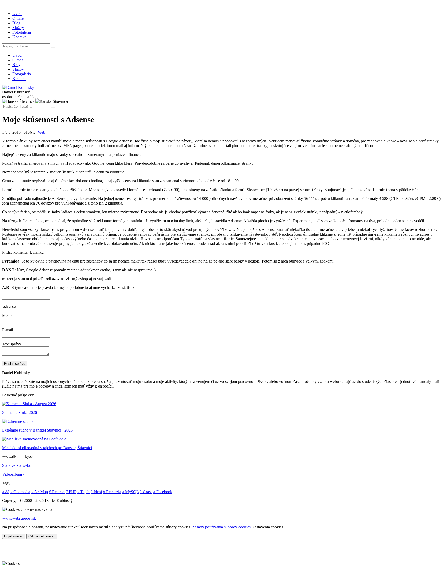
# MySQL (130, 492)
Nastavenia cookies (267, 527)
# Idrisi (96, 492)
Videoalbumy (13, 474)
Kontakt (19, 37)
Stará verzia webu (16, 465)
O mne (18, 18)
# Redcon (57, 492)
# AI (5, 492)
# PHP (71, 492)
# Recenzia (112, 492)
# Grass (146, 492)
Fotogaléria (21, 32)
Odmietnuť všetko (41, 536)
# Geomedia (20, 492)
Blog (16, 23)
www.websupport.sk (19, 518)
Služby (18, 27)
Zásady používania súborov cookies (221, 527)
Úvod (17, 13)
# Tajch (83, 492)
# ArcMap (39, 492)
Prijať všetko (13, 536)
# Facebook (162, 492)
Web (41, 132)
